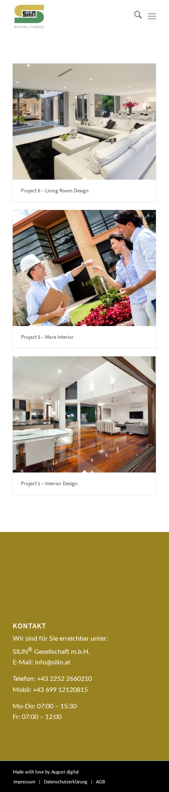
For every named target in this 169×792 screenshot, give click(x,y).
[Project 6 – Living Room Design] (84, 122)
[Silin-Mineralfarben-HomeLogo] (70, 16)
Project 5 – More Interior (47, 336)
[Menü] (152, 16)
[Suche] (134, 16)
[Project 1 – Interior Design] (84, 414)
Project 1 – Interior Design (49, 483)
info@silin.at (53, 662)
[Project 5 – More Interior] (84, 268)
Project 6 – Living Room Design (55, 190)
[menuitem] (134, 16)
